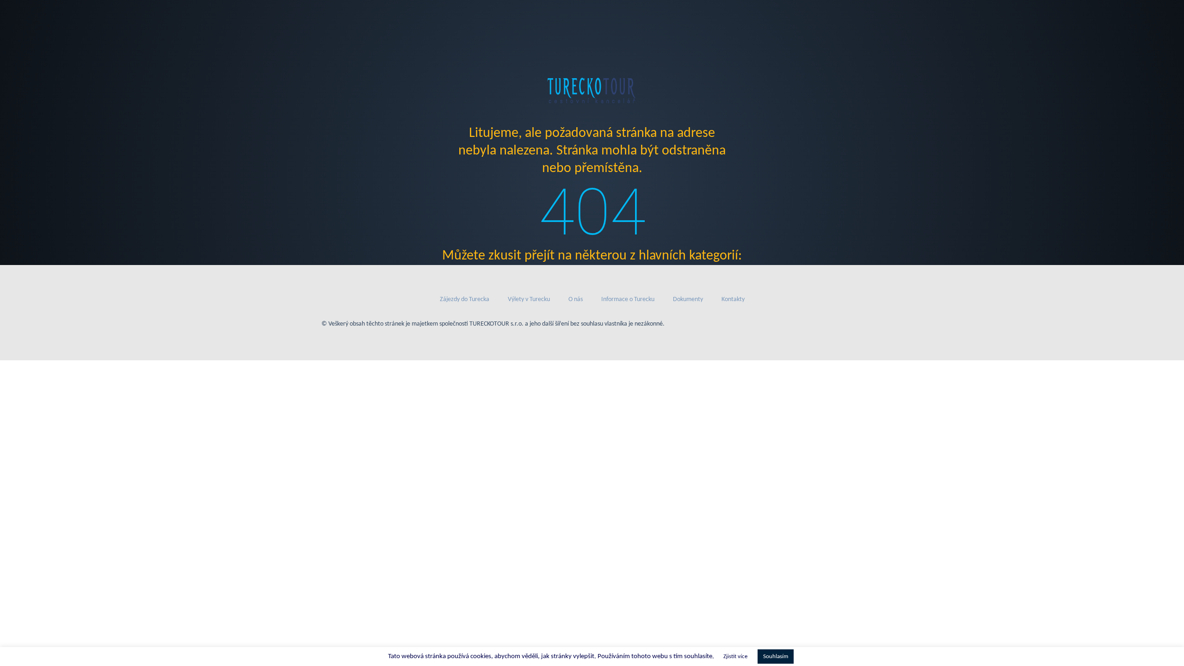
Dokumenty (688, 299)
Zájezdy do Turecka (464, 299)
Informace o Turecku (627, 299)
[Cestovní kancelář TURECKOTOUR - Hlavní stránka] (592, 90)
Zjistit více (735, 657)
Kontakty (733, 299)
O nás (575, 299)
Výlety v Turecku (529, 299)
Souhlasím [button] (775, 657)
